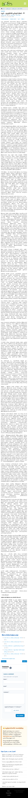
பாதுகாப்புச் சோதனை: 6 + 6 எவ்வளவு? (13, 706)
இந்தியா (23, 18)
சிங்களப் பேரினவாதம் (5, 18)
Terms (8, 791)
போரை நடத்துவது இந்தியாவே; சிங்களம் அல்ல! (12, 761)
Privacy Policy (8, 793)
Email (5, 686)
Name (5, 679)
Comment (6, 692)
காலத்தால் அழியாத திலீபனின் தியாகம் (10, 776)
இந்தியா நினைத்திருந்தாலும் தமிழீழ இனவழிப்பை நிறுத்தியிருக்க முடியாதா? (12, 765)
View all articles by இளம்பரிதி (8, 658)
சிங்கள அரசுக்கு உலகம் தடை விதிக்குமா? (10, 769)
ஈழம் (19, 18)
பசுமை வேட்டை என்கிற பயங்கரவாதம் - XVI (13, 637)
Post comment (20, 715)
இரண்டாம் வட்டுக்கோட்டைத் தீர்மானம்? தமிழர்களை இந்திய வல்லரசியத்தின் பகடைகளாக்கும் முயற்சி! (13, 755)
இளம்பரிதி (4, 15)
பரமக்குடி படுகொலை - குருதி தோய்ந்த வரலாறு (13, 645)
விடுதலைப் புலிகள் (13, 18)
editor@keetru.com (7, 736)
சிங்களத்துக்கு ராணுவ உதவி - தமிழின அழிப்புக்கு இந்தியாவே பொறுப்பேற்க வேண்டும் (12, 772)
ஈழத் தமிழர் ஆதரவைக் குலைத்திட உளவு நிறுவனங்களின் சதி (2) (14, 782)
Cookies (8, 795)
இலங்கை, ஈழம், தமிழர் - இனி (8, 786)
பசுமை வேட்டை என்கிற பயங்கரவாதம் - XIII (13, 653)
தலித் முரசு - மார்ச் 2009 (15, 15)
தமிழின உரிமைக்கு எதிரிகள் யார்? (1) (10, 779)
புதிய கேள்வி (16, 710)
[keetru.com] (7, 3)
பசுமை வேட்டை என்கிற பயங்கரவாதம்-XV (12, 641)
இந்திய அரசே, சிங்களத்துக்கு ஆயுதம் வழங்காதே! (12, 759)
